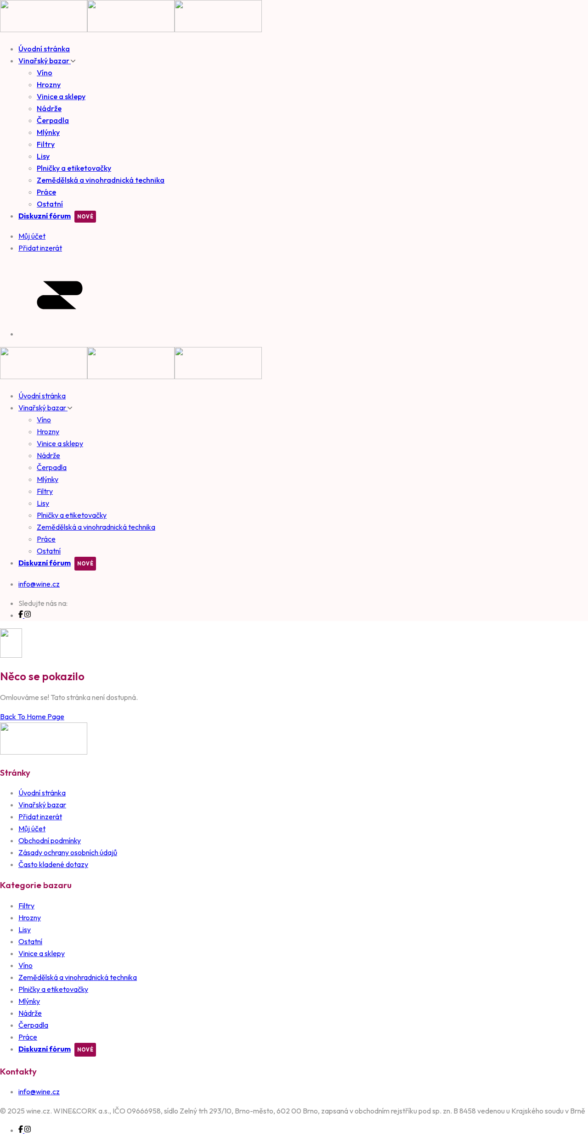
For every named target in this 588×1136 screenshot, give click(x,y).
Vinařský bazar (44, 60)
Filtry (46, 144)
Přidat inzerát (40, 816)
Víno (44, 72)
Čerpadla (53, 120)
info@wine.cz (39, 583)
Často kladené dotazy (53, 864)
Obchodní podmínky (49, 840)
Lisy (43, 156)
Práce (46, 191)
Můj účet (31, 828)
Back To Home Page (32, 716)
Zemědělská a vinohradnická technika (100, 180)
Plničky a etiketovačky (74, 168)
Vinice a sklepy (61, 96)
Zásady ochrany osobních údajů (67, 852)
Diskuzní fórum (44, 215)
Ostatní (50, 203)
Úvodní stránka (44, 48)
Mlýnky (48, 132)
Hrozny (49, 84)
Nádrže (49, 108)
